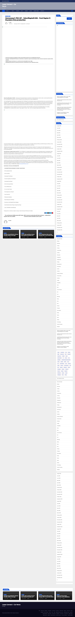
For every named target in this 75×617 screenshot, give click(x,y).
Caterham (69, 354)
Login (54, 612)
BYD (65, 354)
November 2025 (59, 146)
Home (39, 610)
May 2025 (58, 160)
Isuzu (68, 361)
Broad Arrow (62, 354)
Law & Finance (59, 289)
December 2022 (59, 227)
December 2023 (59, 199)
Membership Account (66, 612)
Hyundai (62, 361)
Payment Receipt (45, 613)
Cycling (58, 252)
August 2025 (59, 153)
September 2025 (59, 151)
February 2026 (59, 139)
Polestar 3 (67, 369)
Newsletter (71, 612)
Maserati (69, 363)
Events (58, 268)
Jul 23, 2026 (59, 598)
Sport (58, 317)
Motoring (58, 296)
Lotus (66, 363)
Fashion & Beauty (60, 273)
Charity (58, 245)
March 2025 (59, 165)
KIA (58, 363)
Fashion (58, 271)
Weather (58, 326)
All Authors (45, 610)
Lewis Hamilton (62, 363)
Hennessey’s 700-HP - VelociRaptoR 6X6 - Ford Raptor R (22, 23)
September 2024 (59, 526)
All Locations (57, 610)
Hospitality (58, 282)
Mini (58, 367)
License (50, 612)
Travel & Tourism (59, 324)
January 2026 (59, 489)
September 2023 (59, 206)
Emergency (59, 257)
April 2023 (58, 218)
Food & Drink (59, 275)
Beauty (58, 384)
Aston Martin (62, 352)
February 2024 (59, 195)
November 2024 (59, 174)
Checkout (65, 610)
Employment (59, 259)
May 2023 (58, 563)
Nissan (69, 367)
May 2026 (58, 132)
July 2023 (58, 211)
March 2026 (59, 137)
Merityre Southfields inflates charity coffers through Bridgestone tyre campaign (11, 235)
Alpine (58, 352)
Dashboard (42, 612)
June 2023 (58, 213)
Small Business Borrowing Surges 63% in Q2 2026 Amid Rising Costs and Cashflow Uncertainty (46, 236)
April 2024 (58, 190)
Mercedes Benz (66, 365)
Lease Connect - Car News (11, 605)
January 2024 (59, 197)
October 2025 (59, 496)
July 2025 (58, 503)
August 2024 (59, 181)
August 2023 (59, 556)
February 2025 (59, 167)
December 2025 (59, 144)
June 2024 (58, 533)
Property (58, 451)
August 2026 (59, 125)
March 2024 (59, 540)
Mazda (58, 365)
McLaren (62, 365)
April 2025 (58, 162)
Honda (58, 361)
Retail (58, 312)
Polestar (63, 369)
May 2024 (58, 188)
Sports (58, 319)
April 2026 (58, 482)
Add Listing (42, 610)
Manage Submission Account (59, 612)
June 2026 (58, 130)
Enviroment (59, 266)
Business (58, 243)
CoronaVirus (59, 250)
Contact (71, 610)
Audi (66, 352)
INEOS (65, 361)
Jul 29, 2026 (24, 598)
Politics (58, 305)
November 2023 (59, 549)
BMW (58, 354)
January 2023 (59, 225)
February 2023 (59, 570)
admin (10, 22)
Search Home (62, 613)
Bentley (69, 352)
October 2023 (59, 204)
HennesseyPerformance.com (23, 163)
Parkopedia (59, 369)
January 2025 (59, 169)
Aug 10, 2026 (6, 598)
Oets (58, 301)
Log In (52, 612)
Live (57, 294)
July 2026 (58, 128)
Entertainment (59, 264)
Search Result (66, 613)
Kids (58, 287)
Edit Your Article (46, 612)
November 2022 (59, 229)
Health (58, 280)
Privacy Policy (49, 613)
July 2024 (58, 183)
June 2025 (58, 158)
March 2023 (59, 220)
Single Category (70, 613)
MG (70, 365)
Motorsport (65, 367)
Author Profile (61, 610)
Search (58, 15)
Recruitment (59, 310)
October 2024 (59, 176)
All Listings (53, 610)
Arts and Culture (59, 238)
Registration (57, 613)
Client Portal (68, 610)
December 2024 (59, 519)
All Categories (49, 610)
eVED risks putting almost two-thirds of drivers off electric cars (28, 235)
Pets (58, 303)
